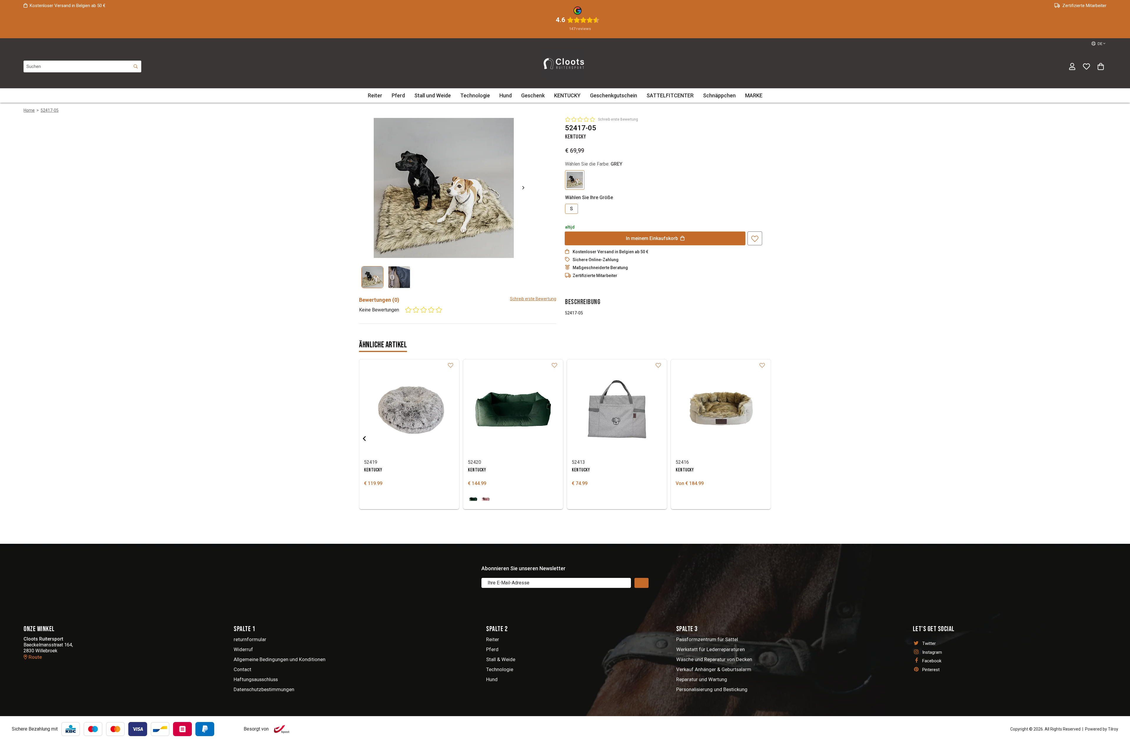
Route (34, 657)
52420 (474, 462)
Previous (369, 438)
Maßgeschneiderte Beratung (600, 267)
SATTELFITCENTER (670, 95)
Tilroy (1113, 729)
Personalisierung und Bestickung (711, 689)
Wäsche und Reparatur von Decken (714, 659)
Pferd (398, 95)
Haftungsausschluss (256, 679)
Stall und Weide (432, 95)
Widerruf (243, 649)
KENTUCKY (567, 95)
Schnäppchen (719, 95)
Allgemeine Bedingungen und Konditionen (279, 659)
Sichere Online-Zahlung (596, 259)
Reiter (375, 95)
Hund (505, 95)
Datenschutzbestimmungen (264, 689)
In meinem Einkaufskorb (652, 238)
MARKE (753, 95)
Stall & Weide (500, 659)
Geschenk (533, 95)
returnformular (250, 639)
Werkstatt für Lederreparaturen (710, 649)
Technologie (475, 95)
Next (518, 187)
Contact (242, 669)
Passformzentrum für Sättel (707, 639)
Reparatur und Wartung (701, 679)
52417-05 (50, 110)
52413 (578, 462)
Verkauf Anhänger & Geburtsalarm (713, 669)
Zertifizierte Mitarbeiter (1084, 5)
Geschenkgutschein (613, 95)
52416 (682, 462)
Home (29, 110)
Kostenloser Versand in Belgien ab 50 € (67, 5)
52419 (370, 462)
